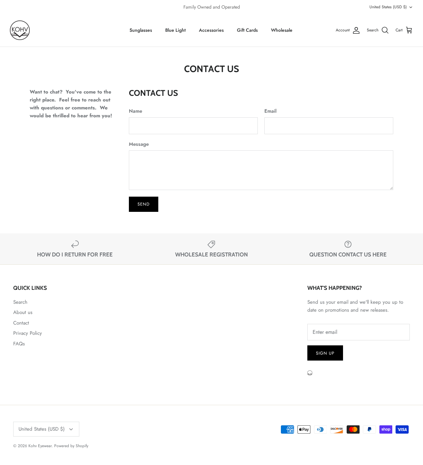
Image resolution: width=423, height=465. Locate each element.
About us (22, 312)
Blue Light (175, 30)
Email (270, 111)
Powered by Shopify (71, 446)
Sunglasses (141, 30)
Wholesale (281, 30)
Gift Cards (247, 30)
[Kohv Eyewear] (20, 30)
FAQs (19, 343)
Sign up (325, 353)
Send (143, 204)
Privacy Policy (27, 333)
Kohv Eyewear (40, 446)
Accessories (211, 30)
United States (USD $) (388, 7)
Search (20, 302)
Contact (21, 323)
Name (135, 111)
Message (139, 144)
